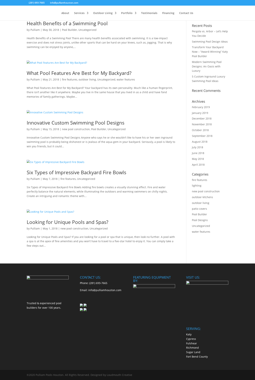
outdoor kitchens (202, 197)
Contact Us (186, 13)
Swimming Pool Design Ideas (210, 41)
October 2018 (200, 130)
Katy (189, 334)
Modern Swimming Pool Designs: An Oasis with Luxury (207, 66)
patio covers (199, 208)
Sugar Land (193, 352)
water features (126, 79)
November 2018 (202, 124)
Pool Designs (200, 220)
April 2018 (198, 164)
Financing (168, 13)
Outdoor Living (103, 13)
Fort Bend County (197, 356)
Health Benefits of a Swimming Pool (67, 23)
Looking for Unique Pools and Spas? (67, 222)
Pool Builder (69, 30)
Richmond (192, 347)
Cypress (191, 339)
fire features (69, 79)
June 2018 (198, 153)
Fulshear (191, 343)
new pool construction (76, 129)
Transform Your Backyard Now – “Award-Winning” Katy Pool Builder (210, 51)
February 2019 (201, 107)
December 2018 (202, 118)
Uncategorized (87, 30)
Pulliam (35, 30)
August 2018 (199, 141)
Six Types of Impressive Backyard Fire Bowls (76, 172)
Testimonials (149, 13)
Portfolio (127, 13)
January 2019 (200, 113)
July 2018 (197, 147)
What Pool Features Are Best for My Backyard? (79, 73)
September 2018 (202, 136)
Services (79, 13)
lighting (196, 185)
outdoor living (87, 79)
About (65, 13)
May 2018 (198, 159)
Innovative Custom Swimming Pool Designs (75, 122)
